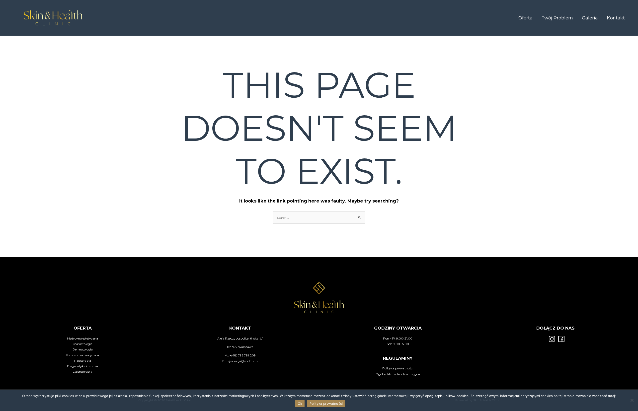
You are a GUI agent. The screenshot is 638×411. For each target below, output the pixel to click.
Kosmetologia (82, 344)
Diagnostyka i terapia (82, 366)
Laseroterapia (82, 371)
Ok (300, 404)
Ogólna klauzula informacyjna (398, 374)
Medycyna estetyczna (82, 338)
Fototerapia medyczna (82, 355)
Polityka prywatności (397, 368)
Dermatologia (83, 349)
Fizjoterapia (82, 360)
